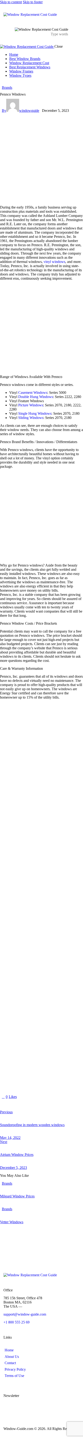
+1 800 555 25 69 (16, 1322)
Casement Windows (32, 393)
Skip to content (11, 2)
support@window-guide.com (24, 1314)
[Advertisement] (41, 157)
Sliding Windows (30, 418)
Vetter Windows (11, 1222)
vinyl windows (54, 262)
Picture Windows (30, 405)
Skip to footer (33, 2)
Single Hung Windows (34, 413)
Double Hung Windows (35, 397)
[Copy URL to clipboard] (44, 1104)
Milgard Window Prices (17, 1196)
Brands (7, 88)
